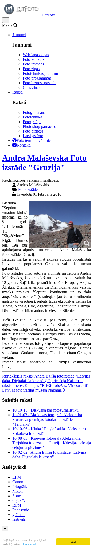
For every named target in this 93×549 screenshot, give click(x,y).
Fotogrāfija (32, 122)
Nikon (17, 491)
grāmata (18, 514)
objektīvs (19, 500)
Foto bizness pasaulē (39, 83)
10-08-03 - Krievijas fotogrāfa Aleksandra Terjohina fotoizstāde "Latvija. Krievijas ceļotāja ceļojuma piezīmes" (51, 443)
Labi (73, 541)
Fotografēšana (34, 112)
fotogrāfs (19, 486)
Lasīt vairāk (30, 544)
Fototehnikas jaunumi (40, 73)
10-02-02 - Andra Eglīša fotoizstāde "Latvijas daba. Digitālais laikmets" (49, 454)
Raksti (17, 92)
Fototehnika (32, 117)
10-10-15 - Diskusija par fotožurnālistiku (45, 410)
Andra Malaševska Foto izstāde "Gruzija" (44, 162)
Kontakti (24, 145)
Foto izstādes (33, 64)
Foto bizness (33, 131)
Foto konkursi (34, 59)
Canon (17, 482)
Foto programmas (37, 78)
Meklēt (7, 25)
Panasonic (20, 510)
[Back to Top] (5, 528)
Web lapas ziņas (36, 54)
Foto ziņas (31, 69)
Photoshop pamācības (40, 126)
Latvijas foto (33, 136)
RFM (16, 505)
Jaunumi (19, 34)
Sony (16, 496)
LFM (16, 477)
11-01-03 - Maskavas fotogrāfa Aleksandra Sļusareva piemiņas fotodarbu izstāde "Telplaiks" (47, 419)
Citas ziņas (31, 87)
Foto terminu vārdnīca (34, 140)
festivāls (19, 519)
